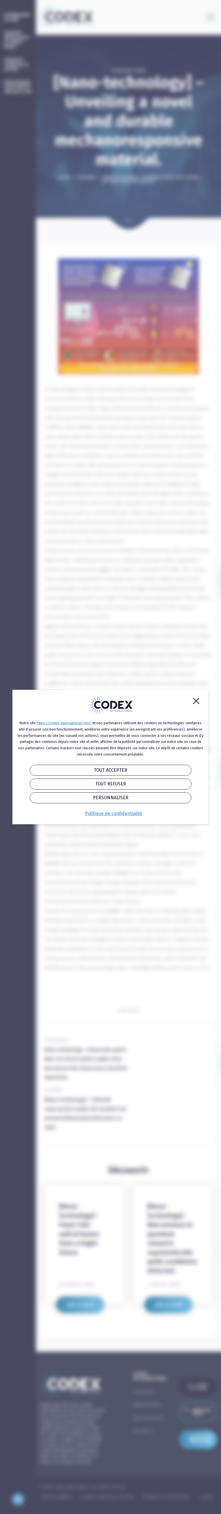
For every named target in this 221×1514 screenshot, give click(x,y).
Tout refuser (110, 784)
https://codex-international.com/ (64, 723)
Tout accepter (110, 770)
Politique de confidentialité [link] (113, 813)
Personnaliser (110, 797)
